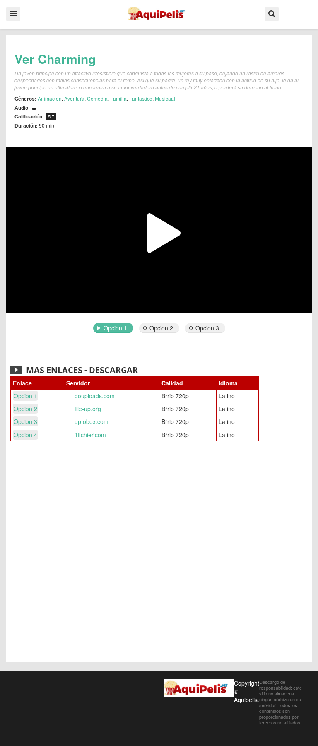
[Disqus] (159, 553)
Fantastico (140, 98)
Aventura (74, 98)
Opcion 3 (207, 328)
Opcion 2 (161, 328)
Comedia (97, 98)
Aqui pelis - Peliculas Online (158, 13)
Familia (118, 98)
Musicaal (165, 98)
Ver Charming (55, 58)
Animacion (50, 98)
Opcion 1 (115, 328)
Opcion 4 (25, 435)
